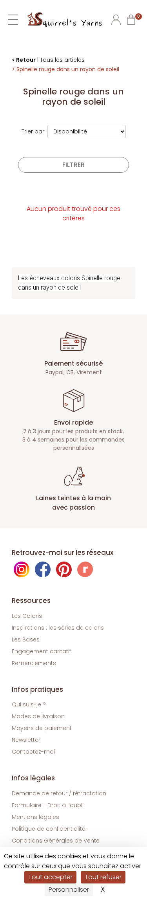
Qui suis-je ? (29, 704)
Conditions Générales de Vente (56, 841)
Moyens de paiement (42, 728)
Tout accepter (50, 877)
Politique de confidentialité (48, 829)
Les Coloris (27, 616)
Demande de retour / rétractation (59, 793)
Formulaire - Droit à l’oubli (47, 805)
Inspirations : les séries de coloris (58, 628)
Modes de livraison (38, 716)
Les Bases (26, 639)
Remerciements (34, 663)
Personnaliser (69, 889)
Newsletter (26, 740)
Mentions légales (35, 817)
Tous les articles (62, 60)
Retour (26, 60)
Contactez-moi (33, 752)
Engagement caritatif (41, 651)
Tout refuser (103, 877)
